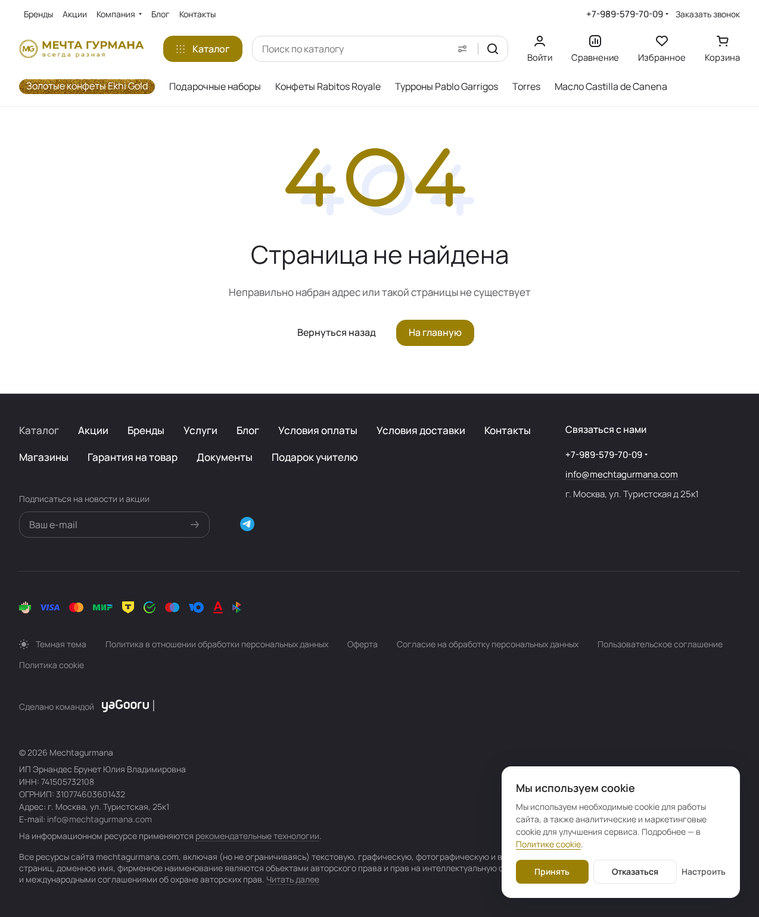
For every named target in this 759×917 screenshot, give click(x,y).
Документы (225, 457)
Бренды (145, 430)
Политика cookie (51, 664)
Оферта (362, 644)
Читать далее (292, 879)
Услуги (200, 430)
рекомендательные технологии (257, 835)
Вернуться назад (336, 332)
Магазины (44, 457)
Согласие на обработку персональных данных (487, 644)
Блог (248, 430)
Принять (552, 871)
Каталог (39, 430)
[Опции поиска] (462, 48)
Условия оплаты (317, 430)
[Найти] (493, 48)
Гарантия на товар (133, 457)
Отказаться (635, 871)
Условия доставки (421, 430)
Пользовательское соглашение (660, 644)
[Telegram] (247, 524)
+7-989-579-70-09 (624, 14)
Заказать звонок (708, 14)
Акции (93, 430)
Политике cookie (548, 844)
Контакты (507, 430)
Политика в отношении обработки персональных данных (216, 644)
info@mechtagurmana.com (621, 474)
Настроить (704, 871)
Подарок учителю (315, 457)
